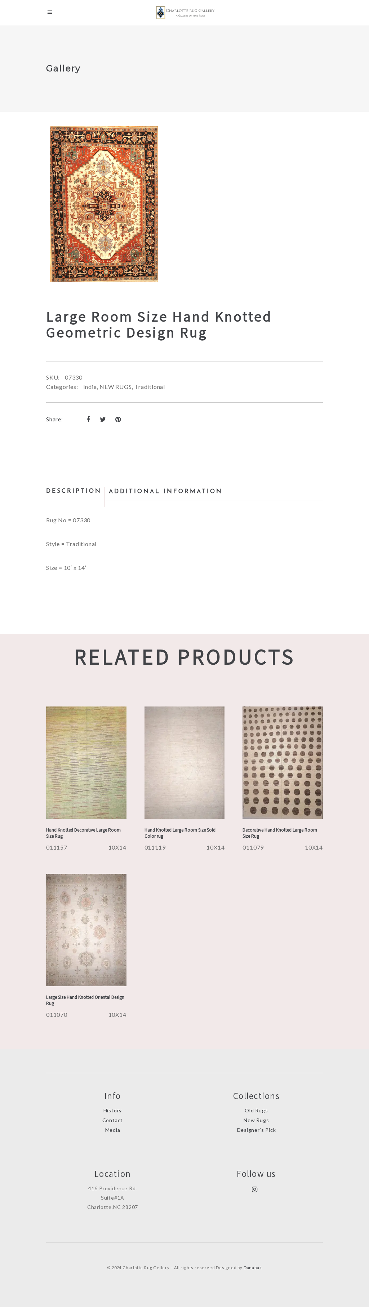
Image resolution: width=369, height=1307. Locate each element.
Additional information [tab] (166, 492)
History (112, 1110)
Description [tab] (74, 491)
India (90, 386)
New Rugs (256, 1120)
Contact (112, 1120)
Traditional (149, 386)
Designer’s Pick (256, 1130)
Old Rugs (256, 1110)
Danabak (253, 1267)
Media (112, 1130)
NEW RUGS (115, 386)
